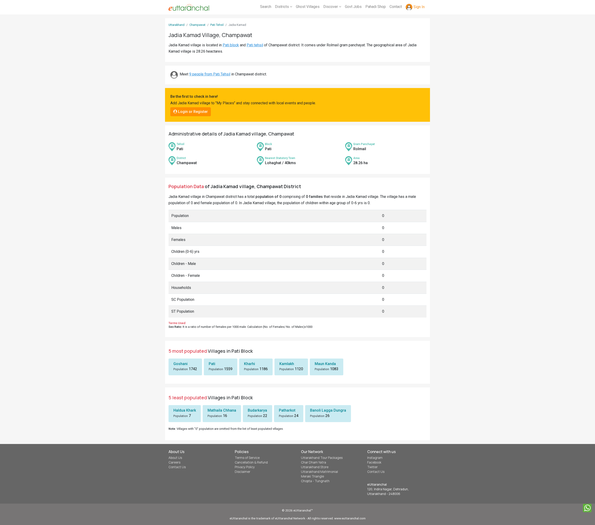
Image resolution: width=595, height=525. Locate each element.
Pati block (231, 45)
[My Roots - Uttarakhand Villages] (189, 7)
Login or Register (192, 111)
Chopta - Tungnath (315, 481)
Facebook (374, 462)
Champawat (197, 25)
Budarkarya (257, 410)
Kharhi (249, 364)
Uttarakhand (177, 25)
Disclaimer (242, 472)
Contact (396, 6)
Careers (174, 462)
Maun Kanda (325, 364)
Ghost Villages (308, 6)
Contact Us (177, 467)
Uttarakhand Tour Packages (322, 458)
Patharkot (287, 410)
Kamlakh (286, 364)
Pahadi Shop (375, 6)
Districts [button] (282, 6)
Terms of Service (247, 458)
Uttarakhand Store (314, 467)
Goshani (180, 364)
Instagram (375, 458)
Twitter (372, 467)
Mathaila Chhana (222, 410)
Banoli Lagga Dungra (328, 410)
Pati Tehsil (217, 25)
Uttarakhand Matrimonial (319, 472)
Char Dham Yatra (313, 462)
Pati (212, 364)
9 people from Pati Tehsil (209, 74)
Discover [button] (331, 6)
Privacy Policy (245, 467)
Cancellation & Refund (251, 462)
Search (265, 6)
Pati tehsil (255, 45)
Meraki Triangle (312, 476)
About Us (175, 458)
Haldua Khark (184, 410)
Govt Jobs (353, 6)
